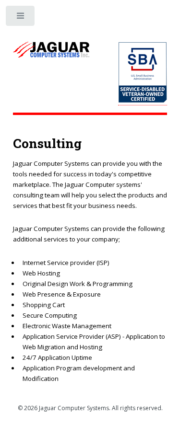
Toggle (21, 18)
